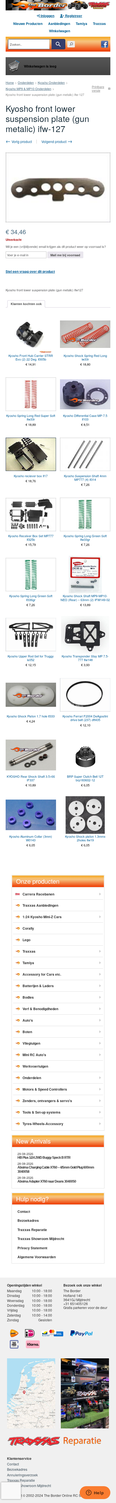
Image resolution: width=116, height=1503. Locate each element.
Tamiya (81, 23)
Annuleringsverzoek (22, 1474)
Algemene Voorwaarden (36, 1256)
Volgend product (54, 141)
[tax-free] (14, 1344)
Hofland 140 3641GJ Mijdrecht (76, 1297)
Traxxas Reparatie (32, 1229)
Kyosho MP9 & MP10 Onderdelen (28, 88)
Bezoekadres (28, 1220)
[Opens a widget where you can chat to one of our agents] (94, 1493)
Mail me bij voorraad (65, 255)
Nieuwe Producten (28, 23)
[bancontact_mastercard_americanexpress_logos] (52, 1333)
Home (10, 82)
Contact (23, 1211)
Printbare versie (98, 88)
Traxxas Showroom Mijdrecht (40, 1238)
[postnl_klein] (14, 1333)
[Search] (58, 44)
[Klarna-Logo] (32, 1344)
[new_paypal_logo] (81, 1333)
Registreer (73, 15)
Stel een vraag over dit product (30, 271)
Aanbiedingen (59, 23)
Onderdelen (26, 82)
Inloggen (47, 15)
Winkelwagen (59, 30)
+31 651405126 (75, 1303)
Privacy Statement (32, 1247)
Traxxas (99, 23)
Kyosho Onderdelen (51, 82)
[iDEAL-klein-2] (30, 1333)
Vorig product (21, 141)
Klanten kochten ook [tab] (26, 304)
